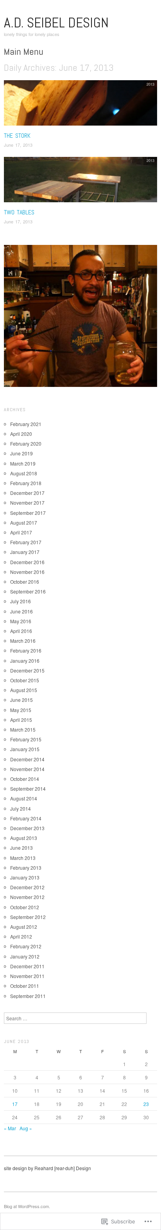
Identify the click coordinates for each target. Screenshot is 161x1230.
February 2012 (25, 946)
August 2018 (23, 473)
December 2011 (27, 966)
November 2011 (27, 976)
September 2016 (28, 591)
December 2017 (27, 492)
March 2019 (23, 463)
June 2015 (21, 699)
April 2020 (21, 433)
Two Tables (19, 212)
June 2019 (21, 453)
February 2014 (25, 818)
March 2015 (23, 729)
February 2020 (25, 443)
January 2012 (24, 956)
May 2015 (20, 710)
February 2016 (25, 650)
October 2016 (24, 581)
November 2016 (27, 571)
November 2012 (27, 897)
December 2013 (27, 828)
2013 (150, 84)
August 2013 (23, 837)
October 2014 (24, 778)
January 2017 (24, 551)
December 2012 (27, 887)
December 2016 (27, 562)
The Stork (17, 135)
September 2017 (28, 512)
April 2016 (21, 631)
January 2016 (24, 660)
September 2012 (28, 917)
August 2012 (23, 926)
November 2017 (27, 502)
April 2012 (21, 936)
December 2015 (27, 670)
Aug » (26, 1128)
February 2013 (25, 867)
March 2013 (23, 857)
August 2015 (23, 690)
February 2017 (25, 542)
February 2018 (25, 483)
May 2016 (20, 621)
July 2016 (20, 601)
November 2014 (27, 769)
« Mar (10, 1128)
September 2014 (28, 788)
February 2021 (25, 424)
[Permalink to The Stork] (80, 105)
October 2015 (24, 680)
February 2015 (25, 739)
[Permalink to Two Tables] (80, 181)
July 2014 (20, 808)
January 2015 (24, 749)
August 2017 (23, 522)
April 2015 (21, 719)
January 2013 (24, 877)
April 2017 (21, 532)
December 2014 (27, 759)
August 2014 (23, 798)
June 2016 (21, 611)
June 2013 (21, 847)
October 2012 (24, 907)
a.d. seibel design (56, 23)
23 (146, 1104)
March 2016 (23, 640)
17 (15, 1104)
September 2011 (28, 996)
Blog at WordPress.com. (27, 1206)
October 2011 (24, 985)
